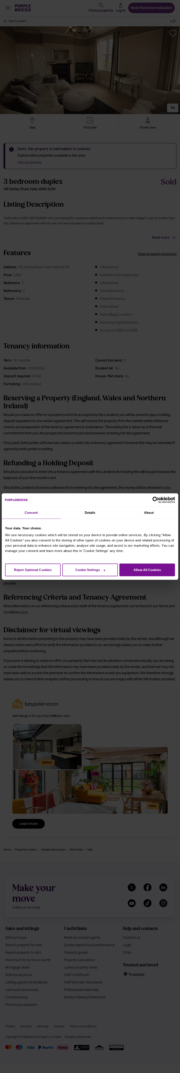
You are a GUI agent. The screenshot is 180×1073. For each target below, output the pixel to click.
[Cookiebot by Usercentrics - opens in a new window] (156, 499)
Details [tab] (90, 512)
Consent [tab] (31, 512)
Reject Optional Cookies (33, 570)
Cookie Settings (87, 570)
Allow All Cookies (147, 570)
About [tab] (149, 512)
